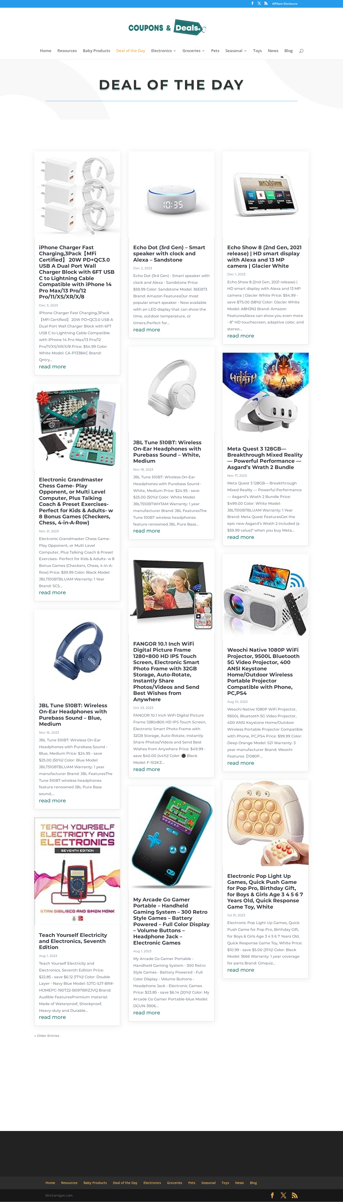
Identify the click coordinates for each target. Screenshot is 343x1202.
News (273, 51)
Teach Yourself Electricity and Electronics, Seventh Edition (73, 941)
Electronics (161, 51)
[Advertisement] (171, 1075)
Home (45, 51)
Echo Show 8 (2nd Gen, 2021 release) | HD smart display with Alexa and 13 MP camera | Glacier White (264, 256)
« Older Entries (46, 1036)
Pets (215, 51)
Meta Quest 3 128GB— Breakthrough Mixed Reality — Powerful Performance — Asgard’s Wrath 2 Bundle (265, 458)
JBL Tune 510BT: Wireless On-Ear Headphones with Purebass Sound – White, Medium (167, 451)
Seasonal (233, 51)
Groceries (191, 51)
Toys (257, 51)
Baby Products (96, 51)
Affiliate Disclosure (285, 4)
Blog (288, 51)
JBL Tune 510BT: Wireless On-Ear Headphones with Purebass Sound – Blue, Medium (73, 714)
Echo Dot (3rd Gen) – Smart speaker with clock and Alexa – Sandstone (169, 253)
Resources (67, 51)
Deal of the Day (130, 51)
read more (52, 366)
